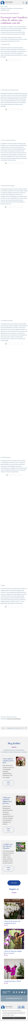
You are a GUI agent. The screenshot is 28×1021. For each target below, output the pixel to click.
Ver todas (14, 882)
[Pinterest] (19, 992)
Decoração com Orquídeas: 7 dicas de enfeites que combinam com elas (12, 9)
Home (2, 6)
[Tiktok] (24, 992)
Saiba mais (8, 783)
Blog (6, 6)
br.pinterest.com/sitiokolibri (14, 718)
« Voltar (3, 728)
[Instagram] (14, 992)
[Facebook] (16, 992)
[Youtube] (22, 992)
